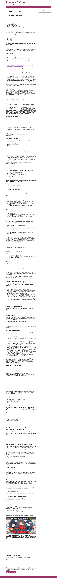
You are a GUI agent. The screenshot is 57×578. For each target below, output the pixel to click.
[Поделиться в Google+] (13, 546)
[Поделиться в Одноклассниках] (11, 546)
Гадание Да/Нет (15, 2)
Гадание (25, 6)
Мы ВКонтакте (30, 6)
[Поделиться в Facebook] (7, 546)
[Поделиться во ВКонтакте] (9, 546)
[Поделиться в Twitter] (15, 546)
